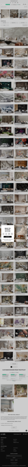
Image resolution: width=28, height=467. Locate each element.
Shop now (7, 236)
